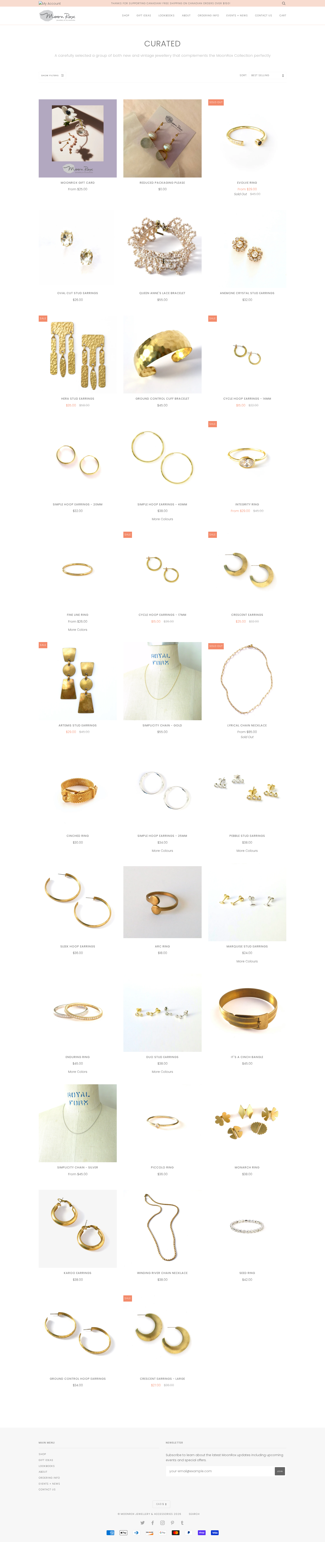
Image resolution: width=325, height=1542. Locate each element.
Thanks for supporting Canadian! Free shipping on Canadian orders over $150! (170, 3)
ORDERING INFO (208, 15)
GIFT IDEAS (144, 15)
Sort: (244, 75)
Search (194, 1514)
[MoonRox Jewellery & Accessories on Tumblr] (182, 1523)
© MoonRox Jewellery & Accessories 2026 (149, 1514)
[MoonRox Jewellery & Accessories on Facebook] (152, 1523)
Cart (282, 15)
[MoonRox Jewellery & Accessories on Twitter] (142, 1523)
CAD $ (160, 1504)
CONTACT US (263, 15)
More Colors (77, 622)
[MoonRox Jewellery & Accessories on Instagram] (162, 1523)
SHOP (125, 15)
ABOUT (186, 15)
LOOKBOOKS (167, 15)
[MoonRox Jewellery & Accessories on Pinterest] (172, 1523)
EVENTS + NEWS (237, 15)
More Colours (162, 512)
